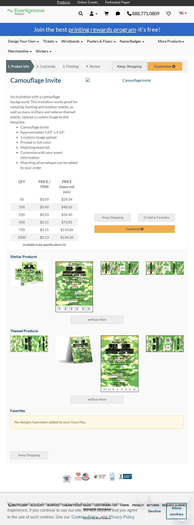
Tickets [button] (49, 41)
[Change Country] (183, 13)
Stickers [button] (42, 51)
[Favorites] (169, 13)
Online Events (87, 2)
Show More (98, 320)
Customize (45, 66)
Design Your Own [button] (22, 41)
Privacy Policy (121, 517)
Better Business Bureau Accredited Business (125, 476)
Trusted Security (100, 476)
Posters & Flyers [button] (100, 41)
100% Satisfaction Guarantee (112, 476)
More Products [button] (170, 41)
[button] (137, 517)
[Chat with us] (118, 13)
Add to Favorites (158, 217)
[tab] (97, 320)
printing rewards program (102, 29)
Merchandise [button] (18, 51)
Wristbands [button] (70, 41)
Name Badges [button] (131, 41)
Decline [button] (154, 511)
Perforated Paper (117, 2)
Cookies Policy (85, 517)
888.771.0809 (145, 13)
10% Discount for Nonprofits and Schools (79, 476)
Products (63, 2)
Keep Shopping (129, 66)
